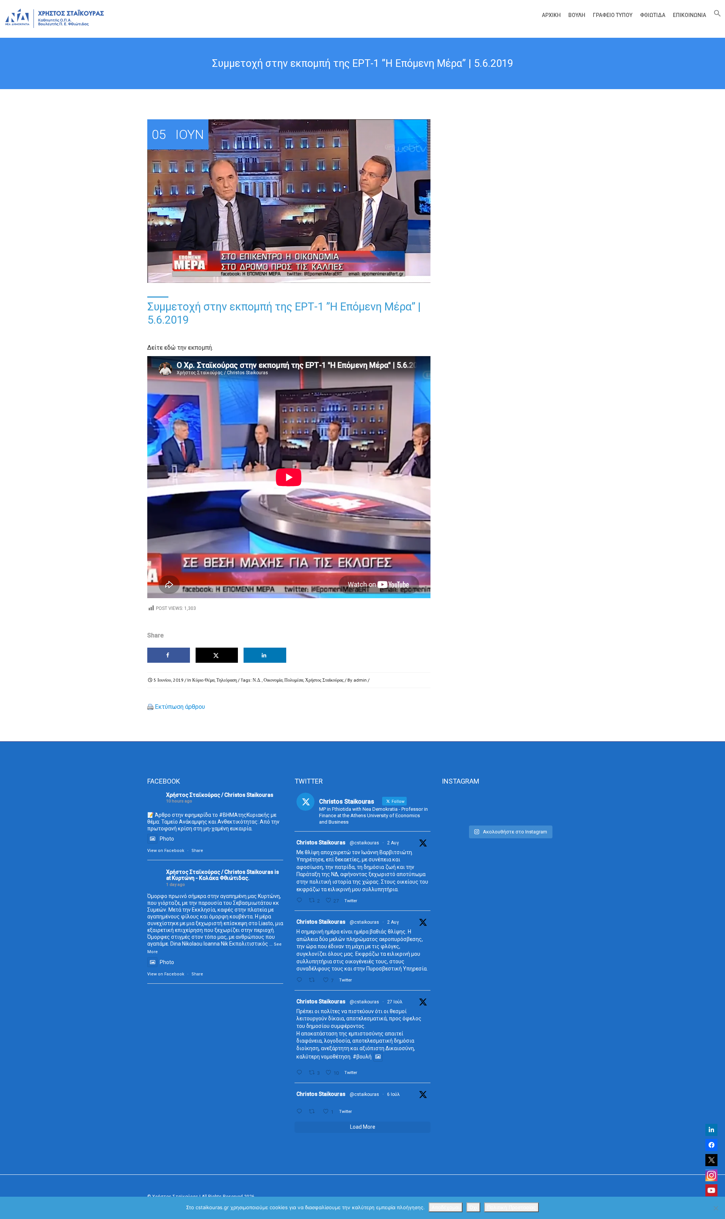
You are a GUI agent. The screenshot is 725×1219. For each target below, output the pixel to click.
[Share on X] (217, 655)
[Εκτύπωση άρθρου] (150, 706)
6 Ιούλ (393, 1094)
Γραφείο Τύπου (612, 15)
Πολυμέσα (293, 680)
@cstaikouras (364, 843)
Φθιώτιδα (652, 15)
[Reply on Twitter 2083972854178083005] (301, 900)
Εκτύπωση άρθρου (180, 706)
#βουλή (362, 1057)
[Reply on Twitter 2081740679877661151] (301, 1072)
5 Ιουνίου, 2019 (169, 680)
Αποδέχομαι (446, 1207)
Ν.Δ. (257, 680)
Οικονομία (273, 680)
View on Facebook (165, 850)
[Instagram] (711, 1175)
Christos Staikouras (321, 842)
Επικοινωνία (689, 15)
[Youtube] (711, 1190)
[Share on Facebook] (168, 655)
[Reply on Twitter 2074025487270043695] (301, 1111)
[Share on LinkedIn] (265, 655)
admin (360, 680)
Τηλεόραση (226, 680)
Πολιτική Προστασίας (511, 1207)
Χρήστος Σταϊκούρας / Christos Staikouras (219, 795)
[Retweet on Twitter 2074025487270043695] (314, 1111)
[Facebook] (711, 1145)
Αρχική (551, 15)
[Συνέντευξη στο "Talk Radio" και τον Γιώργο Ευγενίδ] (556, 807)
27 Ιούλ (395, 1002)
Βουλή (576, 15)
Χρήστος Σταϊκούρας (324, 680)
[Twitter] (711, 1160)
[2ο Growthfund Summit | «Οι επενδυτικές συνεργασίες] (509, 807)
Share (197, 850)
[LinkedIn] (711, 1130)
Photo (167, 839)
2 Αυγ (393, 843)
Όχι (473, 1207)
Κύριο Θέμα (203, 680)
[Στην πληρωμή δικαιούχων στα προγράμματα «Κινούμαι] (463, 807)
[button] (715, 15)
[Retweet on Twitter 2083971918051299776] (314, 980)
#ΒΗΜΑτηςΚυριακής (244, 815)
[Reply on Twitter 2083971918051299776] (301, 980)
